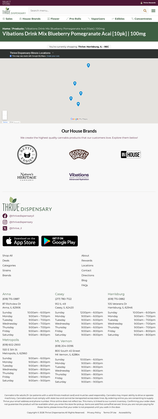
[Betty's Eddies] (27, 154)
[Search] (145, 10)
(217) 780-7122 (63, 298)
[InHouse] (131, 154)
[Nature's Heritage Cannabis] (27, 177)
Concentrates (143, 18)
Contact (86, 270)
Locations (87, 265)
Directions (87, 275)
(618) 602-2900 (11, 344)
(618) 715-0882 (116, 298)
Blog (84, 280)
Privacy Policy (94, 412)
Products (18, 28)
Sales (8, 18)
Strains (6, 270)
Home (6, 28)
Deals (5, 260)
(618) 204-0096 (64, 345)
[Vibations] (79, 177)
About (85, 255)
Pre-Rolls (75, 18)
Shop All (7, 255)
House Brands (31, 18)
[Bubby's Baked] (79, 154)
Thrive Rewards (149, 3)
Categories (9, 265)
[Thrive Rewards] (141, 3)
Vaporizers (97, 18)
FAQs (84, 285)
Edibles (119, 18)
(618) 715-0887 (10, 298)
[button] (153, 11)
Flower (54, 18)
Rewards (86, 260)
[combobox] (84, 10)
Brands (6, 275)
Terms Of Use (109, 412)
